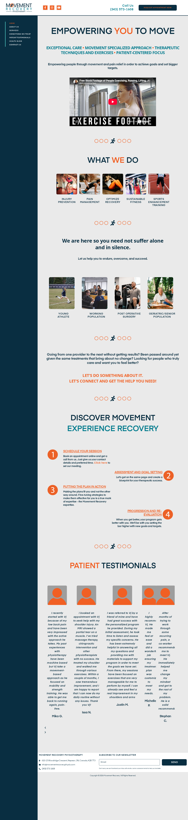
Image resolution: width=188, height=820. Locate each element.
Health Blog (15, 41)
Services (13, 30)
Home (12, 23)
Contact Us (15, 45)
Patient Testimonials (19, 38)
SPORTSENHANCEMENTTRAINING (158, 202)
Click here (100, 463)
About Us (14, 27)
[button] (109, 728)
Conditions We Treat (20, 34)
